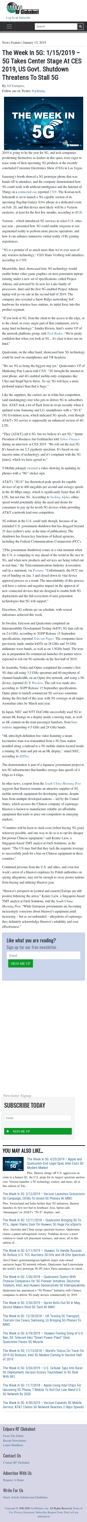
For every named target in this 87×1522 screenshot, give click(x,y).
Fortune (38, 570)
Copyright (10, 1508)
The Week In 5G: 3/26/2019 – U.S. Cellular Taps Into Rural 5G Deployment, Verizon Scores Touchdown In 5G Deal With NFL (42, 1372)
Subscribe (24, 18)
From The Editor (13, 1436)
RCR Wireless (33, 682)
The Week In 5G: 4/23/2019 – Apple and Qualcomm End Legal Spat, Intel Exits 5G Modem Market (55, 1163)
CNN (53, 191)
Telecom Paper (44, 638)
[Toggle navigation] (9, 26)
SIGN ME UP (20, 963)
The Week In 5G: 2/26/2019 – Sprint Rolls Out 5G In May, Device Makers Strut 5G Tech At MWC (41, 1305)
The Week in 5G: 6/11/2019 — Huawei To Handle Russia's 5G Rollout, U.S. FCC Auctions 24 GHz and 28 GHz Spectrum (44, 1252)
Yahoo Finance (70, 439)
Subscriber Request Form (49, 1512)
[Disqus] (43, 1035)
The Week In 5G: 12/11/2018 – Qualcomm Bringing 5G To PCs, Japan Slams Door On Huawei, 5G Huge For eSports (42, 1222)
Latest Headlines (13, 1445)
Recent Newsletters (14, 1440)
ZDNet (24, 756)
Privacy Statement (24, 1512)
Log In (10, 18)
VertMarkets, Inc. (39, 1508)
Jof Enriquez (15, 85)
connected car (27, 191)
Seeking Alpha (59, 497)
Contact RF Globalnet (16, 1462)
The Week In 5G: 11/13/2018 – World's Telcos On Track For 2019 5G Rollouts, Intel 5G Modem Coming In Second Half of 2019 (43, 1355)
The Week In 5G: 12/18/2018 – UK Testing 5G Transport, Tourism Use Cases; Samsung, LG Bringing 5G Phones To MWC (42, 1320)
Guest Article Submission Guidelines (25, 1497)
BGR (78, 212)
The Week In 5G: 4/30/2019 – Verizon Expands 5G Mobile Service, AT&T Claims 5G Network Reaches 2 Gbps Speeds (43, 1405)
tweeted (32, 468)
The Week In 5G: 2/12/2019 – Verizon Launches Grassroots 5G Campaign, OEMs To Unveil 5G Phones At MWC (44, 1196)
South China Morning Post (63, 783)
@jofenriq (38, 90)
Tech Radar (55, 333)
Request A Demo (13, 1480)
